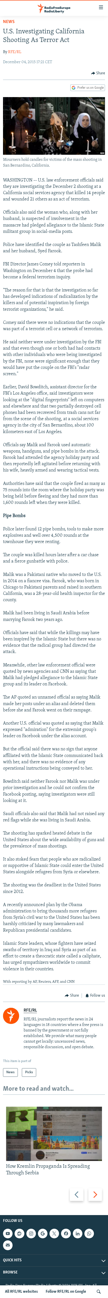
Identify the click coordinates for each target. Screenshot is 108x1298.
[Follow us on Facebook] (66, 1233)
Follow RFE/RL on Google (66, 1292)
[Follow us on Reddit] (19, 1233)
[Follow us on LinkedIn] (77, 1233)
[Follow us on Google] (42, 1233)
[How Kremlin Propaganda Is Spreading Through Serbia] (54, 1134)
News (9, 22)
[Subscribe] (8, 1245)
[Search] (98, 1291)
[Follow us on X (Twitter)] (54, 1233)
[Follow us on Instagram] (31, 1233)
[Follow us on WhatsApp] (89, 1233)
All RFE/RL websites (21, 1292)
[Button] (98, 73)
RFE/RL (14, 52)
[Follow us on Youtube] (8, 1233)
